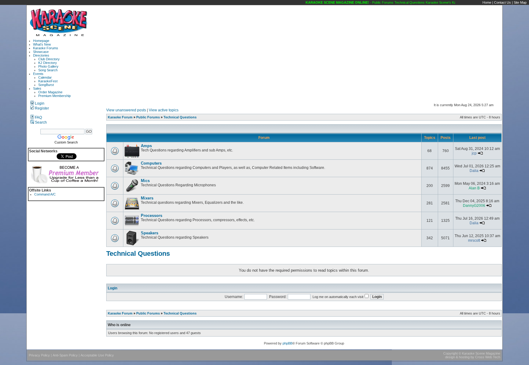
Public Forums (148, 117)
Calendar (45, 77)
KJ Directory (47, 63)
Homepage (41, 41)
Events (38, 74)
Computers (151, 163)
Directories (41, 55)
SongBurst (46, 85)
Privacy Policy (39, 355)
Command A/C (45, 194)
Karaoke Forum (120, 117)
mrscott (474, 240)
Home (486, 2)
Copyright (450, 353)
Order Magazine (50, 92)
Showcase (41, 52)
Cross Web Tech (487, 357)
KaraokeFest (48, 81)
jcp (474, 153)
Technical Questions (180, 117)
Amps (146, 145)
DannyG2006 (474, 205)
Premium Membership (54, 96)
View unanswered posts (126, 110)
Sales (37, 88)
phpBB (287, 343)
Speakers (149, 233)
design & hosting (457, 357)
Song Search (48, 70)
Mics (145, 180)
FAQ (38, 117)
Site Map (520, 2)
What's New (42, 44)
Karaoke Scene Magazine (481, 353)
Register (41, 108)
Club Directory (49, 59)
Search (40, 122)
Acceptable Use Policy (97, 355)
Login (39, 103)
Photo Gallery (48, 66)
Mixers (147, 198)
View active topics (163, 110)
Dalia (474, 171)
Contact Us (502, 2)
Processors (151, 215)
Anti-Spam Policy (65, 355)
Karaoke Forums (45, 48)
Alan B (474, 188)
